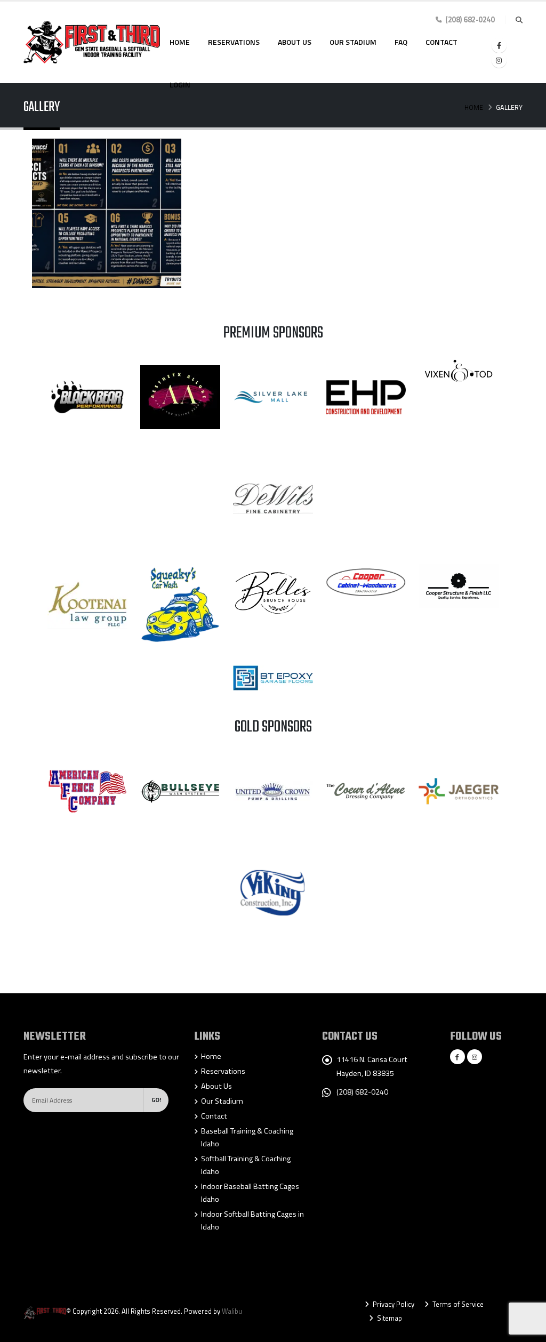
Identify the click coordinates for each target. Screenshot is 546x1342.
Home (180, 41)
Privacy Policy (392, 1304)
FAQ (401, 41)
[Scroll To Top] (527, 1330)
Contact (441, 41)
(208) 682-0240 (362, 1092)
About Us (294, 41)
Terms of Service (457, 1304)
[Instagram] (499, 60)
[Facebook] (499, 45)
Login (180, 84)
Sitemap (388, 1318)
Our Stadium (353, 41)
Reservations (234, 41)
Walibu (232, 1311)
